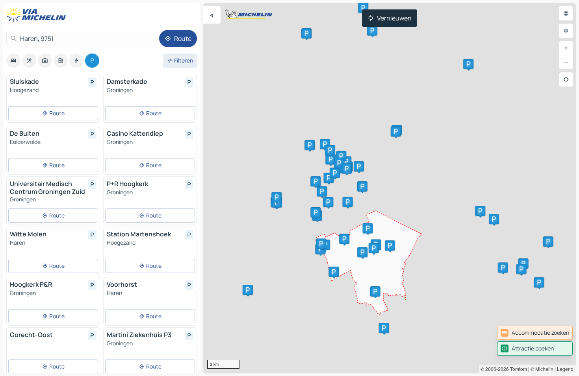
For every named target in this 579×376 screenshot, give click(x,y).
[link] (535, 333)
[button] (523, 263)
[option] (13, 60)
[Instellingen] (566, 31)
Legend (565, 368)
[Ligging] (566, 79)
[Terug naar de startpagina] (37, 15)
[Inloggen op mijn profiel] (566, 13)
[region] (389, 188)
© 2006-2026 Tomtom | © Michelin (517, 368)
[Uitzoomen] (566, 62)
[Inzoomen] (566, 48)
